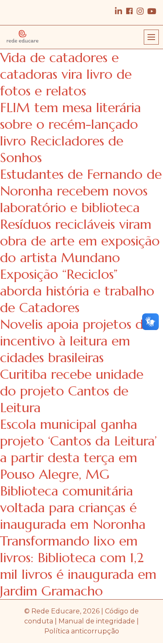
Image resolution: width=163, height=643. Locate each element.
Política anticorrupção (81, 631)
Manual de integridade (97, 621)
